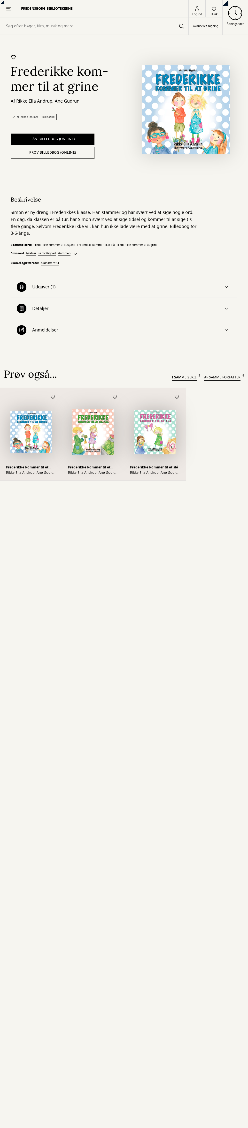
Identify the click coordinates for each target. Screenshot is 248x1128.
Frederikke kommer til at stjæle (54, 245)
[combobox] (94, 26)
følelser (31, 253)
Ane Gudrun (67, 101)
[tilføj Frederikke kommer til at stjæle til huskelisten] (115, 397)
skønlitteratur (50, 263)
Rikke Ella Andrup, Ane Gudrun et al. (29, 473)
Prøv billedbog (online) (52, 152)
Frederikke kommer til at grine (137, 245)
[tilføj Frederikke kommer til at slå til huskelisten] (177, 397)
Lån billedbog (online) (53, 139)
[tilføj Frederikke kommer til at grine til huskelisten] (13, 57)
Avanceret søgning (205, 26)
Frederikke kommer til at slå (96, 245)
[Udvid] (75, 254)
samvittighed (47, 253)
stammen (64, 253)
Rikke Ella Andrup (34, 101)
